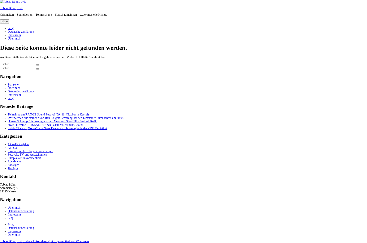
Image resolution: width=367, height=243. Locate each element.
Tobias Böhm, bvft (11, 8)
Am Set (12, 147)
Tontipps (13, 168)
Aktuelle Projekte (18, 144)
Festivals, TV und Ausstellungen (27, 154)
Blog (11, 28)
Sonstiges (13, 164)
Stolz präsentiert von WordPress (69, 241)
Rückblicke (14, 161)
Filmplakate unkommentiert (24, 158)
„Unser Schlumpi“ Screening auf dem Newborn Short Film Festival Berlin (52, 121)
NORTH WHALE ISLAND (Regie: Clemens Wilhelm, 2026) (45, 124)
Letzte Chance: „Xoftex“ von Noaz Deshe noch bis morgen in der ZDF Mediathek (57, 128)
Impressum (14, 35)
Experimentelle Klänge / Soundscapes (30, 151)
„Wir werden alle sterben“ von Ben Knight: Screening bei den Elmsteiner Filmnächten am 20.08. (66, 117)
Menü (5, 21)
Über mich (14, 38)
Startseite (13, 84)
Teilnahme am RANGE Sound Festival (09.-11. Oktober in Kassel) (48, 114)
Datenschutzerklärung (21, 31)
